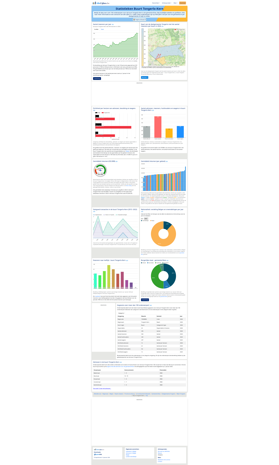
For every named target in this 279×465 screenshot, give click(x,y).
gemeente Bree (163, 296)
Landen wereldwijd (131, 456)
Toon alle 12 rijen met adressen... (102, 388)
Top (147, 395)
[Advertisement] (139, 95)
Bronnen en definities (164, 451)
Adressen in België (131, 453)
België (127, 151)
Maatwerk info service (164, 459)
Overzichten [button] (155, 3)
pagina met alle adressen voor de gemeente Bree (120, 366)
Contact (160, 461)
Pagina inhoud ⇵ (140, 19)
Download (182, 3)
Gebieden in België (131, 451)
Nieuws (160, 453)
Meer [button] (175, 3)
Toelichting (97, 78)
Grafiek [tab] (96, 29)
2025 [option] (145, 218)
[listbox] (146, 218)
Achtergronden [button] (166, 3)
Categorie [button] (121, 313)
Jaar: (142, 218)
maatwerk (98, 296)
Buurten (144, 77)
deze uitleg (129, 185)
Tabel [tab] (102, 29)
